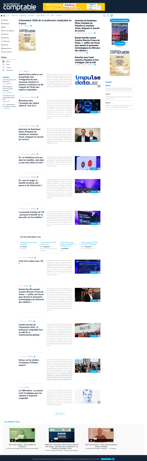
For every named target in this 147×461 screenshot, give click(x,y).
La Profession (5, 41)
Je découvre (119, 46)
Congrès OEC (22, 15)
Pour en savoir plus (106, 459)
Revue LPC (15, 15)
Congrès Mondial (40, 15)
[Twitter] (1, 16)
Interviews (31, 15)
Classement (59, 15)
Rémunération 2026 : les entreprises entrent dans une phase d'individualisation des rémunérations (118, 89)
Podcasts (8, 67)
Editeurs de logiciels (7, 31)
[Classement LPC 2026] (120, 62)
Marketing (4, 45)
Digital (3, 27)
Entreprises (4, 34)
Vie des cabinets (6, 52)
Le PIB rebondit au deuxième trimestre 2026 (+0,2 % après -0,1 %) (119, 97)
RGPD (52, 15)
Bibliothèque (5, 23)
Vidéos (8, 64)
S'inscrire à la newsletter (119, 20)
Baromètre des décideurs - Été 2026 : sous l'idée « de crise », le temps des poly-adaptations (119, 106)
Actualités (4, 20)
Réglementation (6, 48)
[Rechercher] (104, 16)
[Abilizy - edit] (74, 6)
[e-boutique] (112, 16)
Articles (8, 61)
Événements (5, 38)
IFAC (48, 15)
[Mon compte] (108, 16)
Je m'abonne (119, 43)
